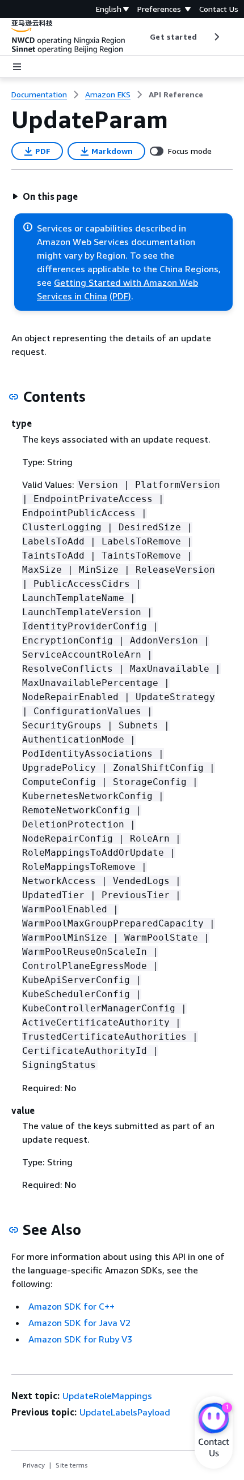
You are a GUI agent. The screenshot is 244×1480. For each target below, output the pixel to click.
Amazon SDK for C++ (71, 1306)
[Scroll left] (141, 37)
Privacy (34, 1465)
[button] (45, 196)
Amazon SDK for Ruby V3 (80, 1339)
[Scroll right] (216, 37)
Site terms (72, 1465)
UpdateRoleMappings (107, 1395)
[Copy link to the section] (13, 396)
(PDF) (120, 296)
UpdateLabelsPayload (124, 1412)
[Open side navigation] (17, 67)
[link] (176, 94)
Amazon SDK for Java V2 (79, 1322)
